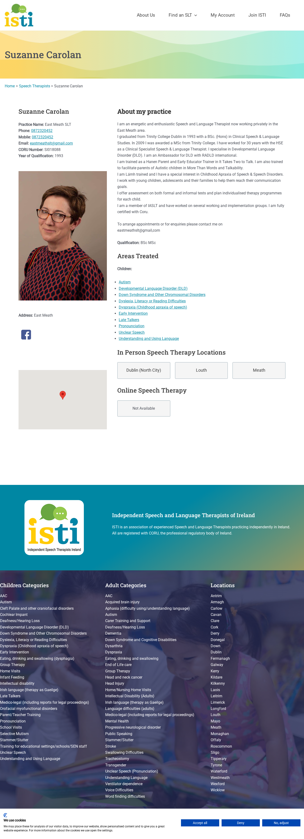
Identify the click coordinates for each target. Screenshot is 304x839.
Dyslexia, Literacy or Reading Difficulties (152, 301)
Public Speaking (118, 733)
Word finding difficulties (125, 796)
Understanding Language (126, 777)
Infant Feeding (12, 677)
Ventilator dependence (123, 784)
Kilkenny (218, 683)
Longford (218, 708)
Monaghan (220, 733)
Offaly (216, 740)
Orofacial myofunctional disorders (28, 708)
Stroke (110, 746)
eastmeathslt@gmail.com (51, 143)
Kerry (215, 671)
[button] (194, 15)
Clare (215, 621)
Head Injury (114, 683)
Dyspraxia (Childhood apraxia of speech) (153, 307)
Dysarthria (114, 646)
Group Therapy (12, 664)
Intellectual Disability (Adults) (129, 696)
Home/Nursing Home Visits (128, 690)
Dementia (113, 633)
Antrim (216, 596)
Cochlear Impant (14, 614)
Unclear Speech (132, 332)
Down (215, 646)
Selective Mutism (14, 733)
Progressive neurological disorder (133, 727)
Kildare (216, 677)
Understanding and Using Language (149, 338)
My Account (223, 15)
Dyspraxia (113, 652)
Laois (215, 690)
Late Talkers (129, 320)
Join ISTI (257, 15)
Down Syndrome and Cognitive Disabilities (140, 639)
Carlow (216, 608)
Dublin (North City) (143, 370)
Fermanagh (220, 658)
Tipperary (219, 758)
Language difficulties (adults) (129, 708)
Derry (215, 633)
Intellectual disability (17, 683)
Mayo (215, 721)
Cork (214, 627)
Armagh (217, 602)
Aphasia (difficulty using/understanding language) (147, 608)
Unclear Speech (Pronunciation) (131, 771)
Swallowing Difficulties (124, 752)
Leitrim (216, 696)
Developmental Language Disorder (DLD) (153, 288)
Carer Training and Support (127, 621)
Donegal (218, 639)
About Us (146, 15)
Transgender (115, 765)
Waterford (219, 771)
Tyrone (216, 765)
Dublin (216, 652)
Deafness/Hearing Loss (20, 621)
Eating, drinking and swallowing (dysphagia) (37, 658)
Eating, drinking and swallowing (131, 658)
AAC (3, 596)
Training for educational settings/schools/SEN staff (43, 746)
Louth (201, 370)
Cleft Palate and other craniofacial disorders (37, 608)
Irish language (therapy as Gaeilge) (29, 690)
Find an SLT (180, 15)
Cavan (216, 614)
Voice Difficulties (119, 790)
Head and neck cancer (123, 677)
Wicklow (218, 790)
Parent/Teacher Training (20, 714)
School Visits (11, 727)
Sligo (215, 752)
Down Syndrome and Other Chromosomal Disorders (162, 294)
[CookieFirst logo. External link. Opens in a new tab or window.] (5, 815)
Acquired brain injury (122, 602)
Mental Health (117, 721)
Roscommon (221, 746)
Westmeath (220, 777)
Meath (259, 370)
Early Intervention (133, 313)
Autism (125, 282)
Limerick (218, 702)
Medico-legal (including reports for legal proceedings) (44, 702)
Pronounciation (131, 326)
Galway (217, 664)
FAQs (285, 15)
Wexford (218, 784)
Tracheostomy (117, 758)
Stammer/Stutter (14, 740)
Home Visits (10, 671)
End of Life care (118, 664)
